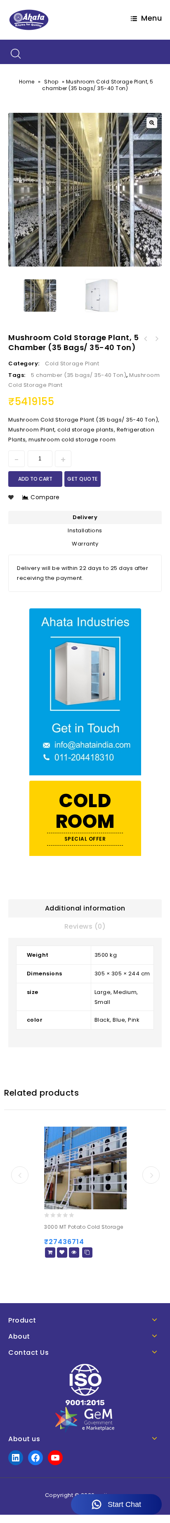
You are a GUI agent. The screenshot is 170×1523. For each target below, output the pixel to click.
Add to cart (35, 478)
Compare (45, 497)
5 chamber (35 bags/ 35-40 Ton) (78, 375)
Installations (85, 530)
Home (27, 81)
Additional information (85, 908)
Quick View (74, 1252)
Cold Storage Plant (72, 363)
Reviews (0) (85, 926)
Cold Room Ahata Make (156, 338)
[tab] (85, 908)
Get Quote (82, 478)
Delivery (85, 517)
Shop (51, 81)
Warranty (85, 544)
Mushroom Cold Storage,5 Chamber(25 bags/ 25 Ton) (145, 338)
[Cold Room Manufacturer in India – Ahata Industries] (29, 20)
